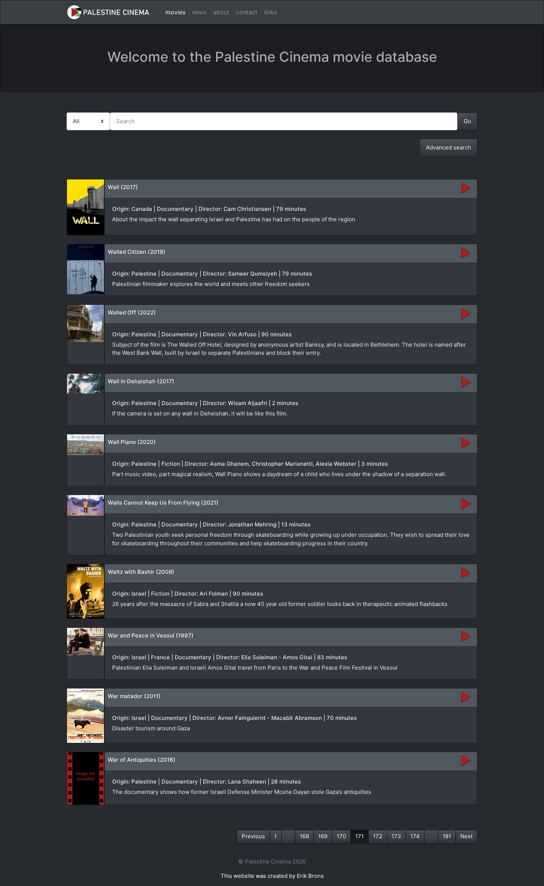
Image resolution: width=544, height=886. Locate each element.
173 (396, 836)
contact (247, 12)
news (199, 12)
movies (175, 12)
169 (323, 836)
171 (359, 836)
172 (377, 836)
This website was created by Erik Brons (272, 875)
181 (447, 836)
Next (466, 836)
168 (304, 836)
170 (341, 836)
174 (415, 836)
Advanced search (448, 147)
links (270, 12)
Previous (253, 836)
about (221, 12)
